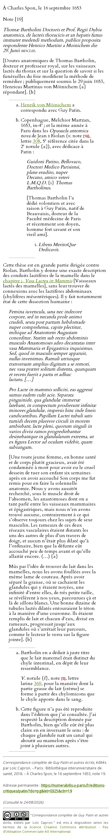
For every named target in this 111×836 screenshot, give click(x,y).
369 (37, 683)
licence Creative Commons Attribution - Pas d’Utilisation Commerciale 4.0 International (55, 829)
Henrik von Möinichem (46, 105)
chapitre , (37, 281)
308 (36, 141)
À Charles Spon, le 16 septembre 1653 (42, 8)
